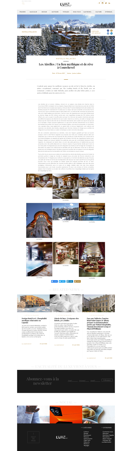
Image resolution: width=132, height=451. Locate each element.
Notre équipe (107, 438)
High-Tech (77, 12)
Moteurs (55, 12)
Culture (98, 12)
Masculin (33, 12)
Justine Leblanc (76, 73)
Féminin (23, 12)
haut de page (33, 439)
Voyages (66, 12)
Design (44, 12)
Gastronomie (88, 12)
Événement (109, 12)
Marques (106, 433)
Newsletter (106, 437)
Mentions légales (108, 435)
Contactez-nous (108, 432)
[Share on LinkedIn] (111, 33)
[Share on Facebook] (108, 30)
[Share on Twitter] (108, 33)
